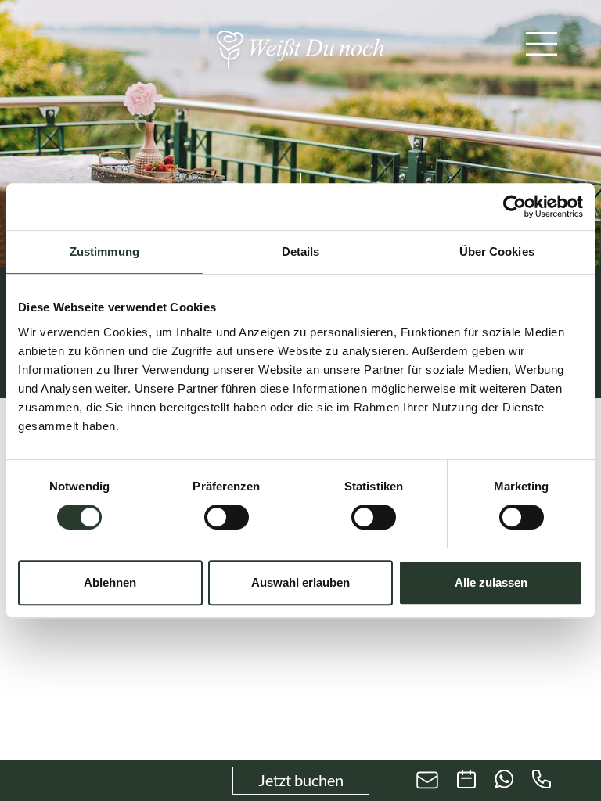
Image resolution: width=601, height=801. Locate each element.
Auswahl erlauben (300, 582)
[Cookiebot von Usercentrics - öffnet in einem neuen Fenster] (514, 206)
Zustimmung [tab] (104, 251)
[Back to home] (300, 50)
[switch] (226, 517)
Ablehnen (110, 582)
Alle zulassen (491, 582)
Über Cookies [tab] (496, 251)
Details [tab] (301, 251)
